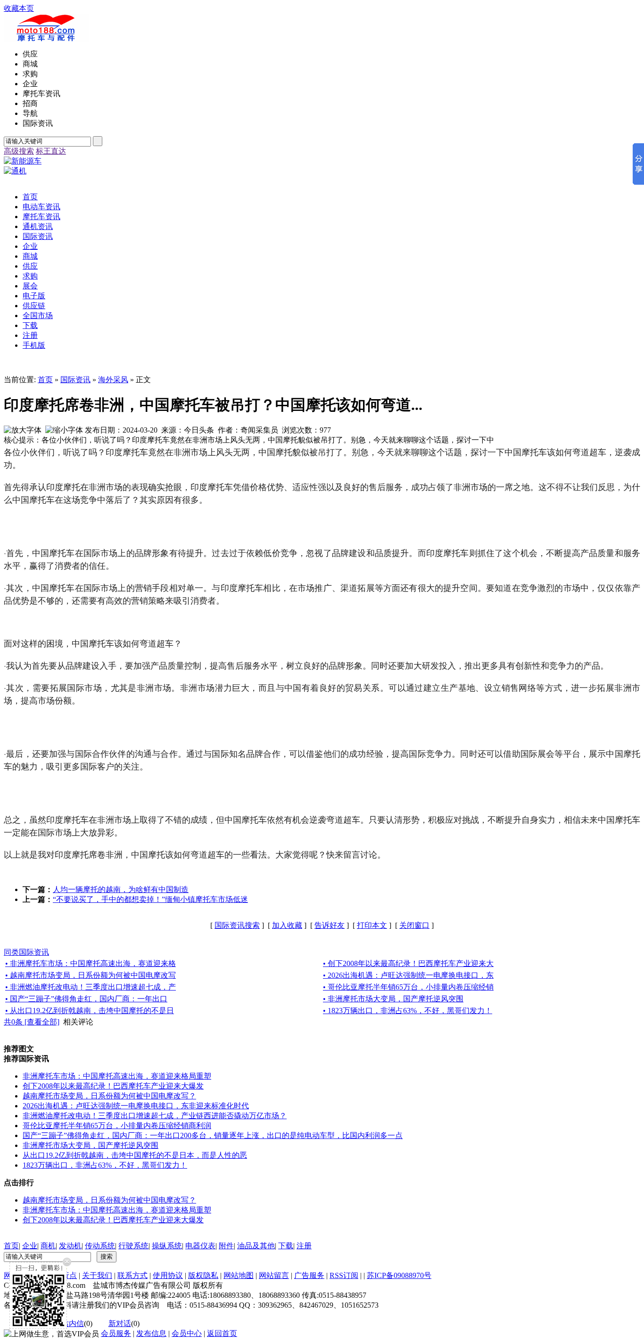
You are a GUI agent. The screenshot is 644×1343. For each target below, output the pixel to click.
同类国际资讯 (26, 952)
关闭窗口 (414, 925)
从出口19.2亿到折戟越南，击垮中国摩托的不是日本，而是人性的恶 (135, 1155)
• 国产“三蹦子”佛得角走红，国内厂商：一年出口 (86, 999)
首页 (45, 380)
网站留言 (274, 1275)
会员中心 (187, 1333)
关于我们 (97, 1275)
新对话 (119, 1323)
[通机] (15, 171)
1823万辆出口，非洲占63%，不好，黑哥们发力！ (105, 1165)
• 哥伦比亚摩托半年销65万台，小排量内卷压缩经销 (408, 987)
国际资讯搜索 (237, 925)
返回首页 (222, 1333)
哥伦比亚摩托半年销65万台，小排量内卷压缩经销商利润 (117, 1126)
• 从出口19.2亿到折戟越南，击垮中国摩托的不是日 (89, 1011)
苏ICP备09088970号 (399, 1275)
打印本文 (372, 925)
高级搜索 (19, 151)
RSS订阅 (344, 1275)
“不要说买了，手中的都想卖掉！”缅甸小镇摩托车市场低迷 (150, 899)
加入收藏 (287, 925)
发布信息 (151, 1333)
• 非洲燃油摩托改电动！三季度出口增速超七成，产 (90, 987)
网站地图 (238, 1275)
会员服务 (116, 1333)
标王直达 (51, 151)
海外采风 (113, 380)
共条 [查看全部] (31, 1022)
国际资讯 (75, 380)
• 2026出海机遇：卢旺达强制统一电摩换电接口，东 (408, 975)
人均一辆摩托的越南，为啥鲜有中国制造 (121, 889)
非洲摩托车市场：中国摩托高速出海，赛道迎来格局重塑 (117, 1076)
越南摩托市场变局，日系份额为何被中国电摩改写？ (109, 1096)
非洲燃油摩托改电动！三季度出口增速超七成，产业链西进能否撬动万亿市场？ (155, 1116)
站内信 (72, 1323)
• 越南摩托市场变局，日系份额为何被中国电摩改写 (90, 975)
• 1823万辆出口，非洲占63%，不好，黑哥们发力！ (407, 1011)
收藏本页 (19, 8)
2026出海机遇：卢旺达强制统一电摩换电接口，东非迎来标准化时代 (136, 1106)
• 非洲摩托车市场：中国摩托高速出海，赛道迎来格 (90, 963)
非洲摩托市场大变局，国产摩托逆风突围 (90, 1145)
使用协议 (168, 1275)
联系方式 (132, 1275)
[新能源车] (22, 161)
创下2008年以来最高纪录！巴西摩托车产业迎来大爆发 (113, 1086)
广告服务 (309, 1275)
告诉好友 (329, 925)
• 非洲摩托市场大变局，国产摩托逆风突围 (393, 999)
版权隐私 (203, 1275)
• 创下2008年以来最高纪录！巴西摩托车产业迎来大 (408, 963)
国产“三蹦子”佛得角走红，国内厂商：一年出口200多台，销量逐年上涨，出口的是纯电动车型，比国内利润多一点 (213, 1135)
